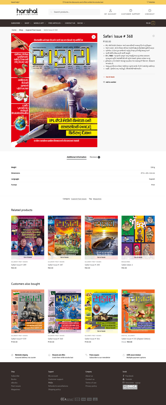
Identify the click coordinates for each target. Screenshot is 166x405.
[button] (150, 23)
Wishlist (152, 2)
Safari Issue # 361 (92, 338)
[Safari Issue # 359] (27, 311)
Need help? (15, 2)
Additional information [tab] (76, 157)
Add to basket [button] (27, 347)
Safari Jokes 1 (127, 265)
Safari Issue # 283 (92, 265)
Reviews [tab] (94, 157)
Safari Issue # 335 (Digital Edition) (136, 338)
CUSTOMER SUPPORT (130, 14)
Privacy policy (91, 386)
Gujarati (131, 335)
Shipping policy (54, 389)
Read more (28, 273)
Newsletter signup (132, 382)
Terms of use (91, 383)
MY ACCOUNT (110, 14)
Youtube (128, 379)
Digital (124, 335)
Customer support (55, 379)
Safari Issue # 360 (55, 338)
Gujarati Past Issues (33, 30)
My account (53, 376)
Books (13, 379)
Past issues (16, 386)
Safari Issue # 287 (55, 265)
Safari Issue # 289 (18, 265)
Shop (21, 30)
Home (14, 30)
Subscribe (15, 376)
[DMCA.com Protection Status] (139, 387)
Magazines (97, 199)
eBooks (14, 383)
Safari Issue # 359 (18, 338)
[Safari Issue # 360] (153, 36)
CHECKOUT (150, 14)
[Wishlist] (40, 219)
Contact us (90, 379)
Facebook (128, 376)
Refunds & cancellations (58, 386)
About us (89, 376)
